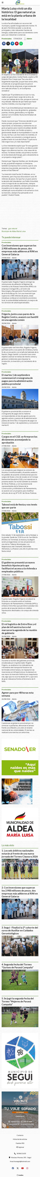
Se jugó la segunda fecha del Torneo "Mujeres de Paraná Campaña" (18, 1001)
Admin (29, 39)
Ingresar (21, 1147)
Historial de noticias (20, 1139)
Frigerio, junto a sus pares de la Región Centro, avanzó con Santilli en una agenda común (20, 317)
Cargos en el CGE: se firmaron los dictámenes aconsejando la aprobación (19, 439)
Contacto (20, 1135)
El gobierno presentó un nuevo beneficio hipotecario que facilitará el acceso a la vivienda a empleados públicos (19, 567)
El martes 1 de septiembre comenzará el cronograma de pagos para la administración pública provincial (17, 379)
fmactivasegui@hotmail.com (20, 1161)
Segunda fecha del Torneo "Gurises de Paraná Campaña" (17, 966)
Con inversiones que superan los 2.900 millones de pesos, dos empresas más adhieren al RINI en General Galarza (20, 250)
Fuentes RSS (20, 1143)
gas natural (12, 228)
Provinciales (7, 39)
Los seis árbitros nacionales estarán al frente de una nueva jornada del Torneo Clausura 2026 (20, 853)
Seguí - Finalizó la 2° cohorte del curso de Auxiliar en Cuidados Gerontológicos (20, 930)
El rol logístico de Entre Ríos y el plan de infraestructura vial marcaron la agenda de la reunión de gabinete (19, 628)
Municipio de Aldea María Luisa (14, 231)
